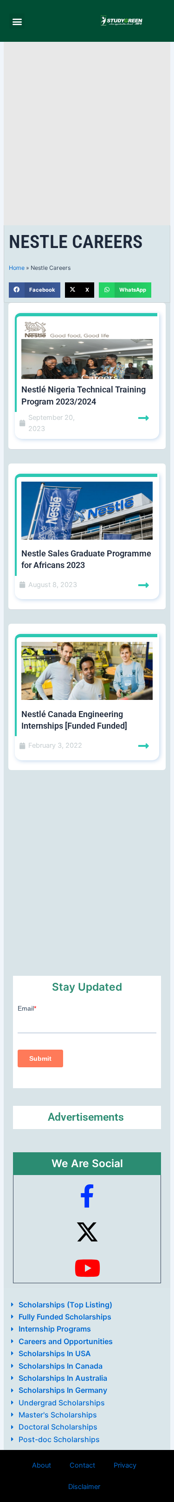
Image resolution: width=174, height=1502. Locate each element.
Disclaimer (84, 1486)
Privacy (125, 1465)
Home (17, 267)
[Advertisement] (87, 133)
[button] (17, 21)
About (41, 1465)
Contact (82, 1465)
